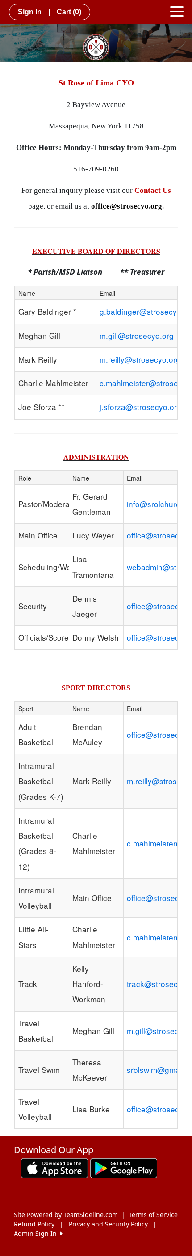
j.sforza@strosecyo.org (140, 406)
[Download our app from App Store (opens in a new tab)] (54, 1167)
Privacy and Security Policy (108, 1224)
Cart (69, 12)
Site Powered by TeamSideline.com (66, 1214)
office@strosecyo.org (126, 206)
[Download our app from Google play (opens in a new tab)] (123, 1167)
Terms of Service (153, 1214)
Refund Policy (34, 1224)
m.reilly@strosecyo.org (140, 359)
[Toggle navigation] (177, 10)
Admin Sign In (37, 1233)
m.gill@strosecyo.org (137, 335)
